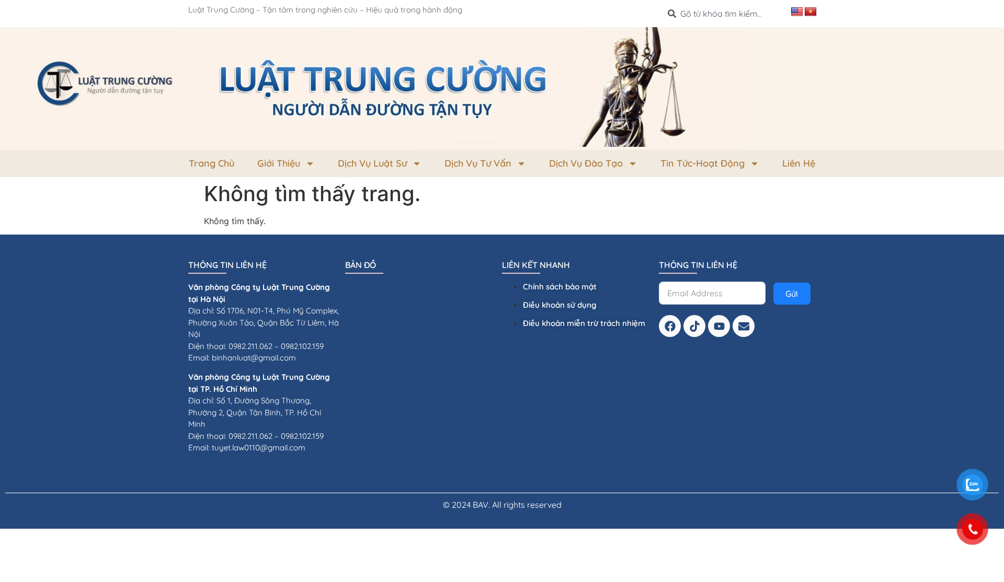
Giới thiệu (278, 163)
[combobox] (725, 13)
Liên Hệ (798, 163)
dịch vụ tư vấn (477, 163)
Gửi (791, 293)
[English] (797, 12)
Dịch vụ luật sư (372, 163)
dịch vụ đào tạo (586, 163)
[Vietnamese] (810, 12)
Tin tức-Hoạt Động (702, 163)
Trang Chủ (211, 163)
